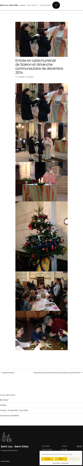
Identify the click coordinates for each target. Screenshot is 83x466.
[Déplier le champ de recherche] (56, 5)
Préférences (74, 459)
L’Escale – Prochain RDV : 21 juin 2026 (14, 410)
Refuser (61, 459)
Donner (79, 446)
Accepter (47, 459)
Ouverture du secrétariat (9, 416)
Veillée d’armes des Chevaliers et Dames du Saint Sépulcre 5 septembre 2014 (57, 372)
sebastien (22, 77)
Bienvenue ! (4, 400)
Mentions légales (56, 463)
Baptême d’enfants (8, 372)
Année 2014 (31, 77)
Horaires (3, 405)
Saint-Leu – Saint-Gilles (9, 5)
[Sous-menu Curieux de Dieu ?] (38, 5)
